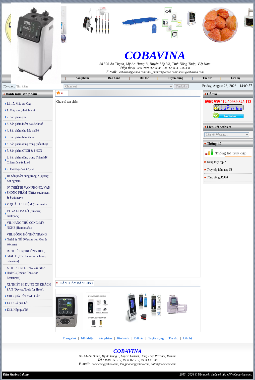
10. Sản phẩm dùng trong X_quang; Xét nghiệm (28, 178)
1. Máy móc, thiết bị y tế (21, 110)
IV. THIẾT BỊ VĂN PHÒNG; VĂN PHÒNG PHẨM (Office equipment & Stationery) (28, 192)
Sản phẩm (82, 78)
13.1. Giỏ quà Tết (17, 303)
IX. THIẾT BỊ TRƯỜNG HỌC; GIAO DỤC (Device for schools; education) (26, 256)
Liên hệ (235, 78)
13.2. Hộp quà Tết (17, 309)
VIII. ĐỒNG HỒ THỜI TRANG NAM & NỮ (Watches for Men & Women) (27, 239)
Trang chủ (69, 338)
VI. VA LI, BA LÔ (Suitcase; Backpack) (24, 213)
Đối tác (144, 78)
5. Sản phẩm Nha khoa (20, 137)
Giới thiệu (87, 338)
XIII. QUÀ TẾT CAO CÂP (23, 296)
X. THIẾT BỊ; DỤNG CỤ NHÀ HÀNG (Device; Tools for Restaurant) (26, 273)
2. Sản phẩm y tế (16, 117)
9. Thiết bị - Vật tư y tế (20, 169)
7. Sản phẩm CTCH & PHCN (24, 150)
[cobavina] (58, 92)
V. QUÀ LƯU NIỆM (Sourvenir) (27, 204)
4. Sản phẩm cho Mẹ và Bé (23, 130)
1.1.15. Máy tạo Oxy (19, 103)
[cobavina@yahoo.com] (228, 110)
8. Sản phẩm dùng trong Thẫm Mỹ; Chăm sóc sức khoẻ (27, 160)
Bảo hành (114, 78)
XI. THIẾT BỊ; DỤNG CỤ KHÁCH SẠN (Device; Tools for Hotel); (29, 287)
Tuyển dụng (175, 78)
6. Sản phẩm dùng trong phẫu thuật (27, 144)
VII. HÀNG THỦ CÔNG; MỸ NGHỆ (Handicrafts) (25, 225)
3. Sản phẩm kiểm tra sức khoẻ (25, 124)
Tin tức (207, 78)
